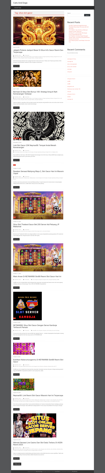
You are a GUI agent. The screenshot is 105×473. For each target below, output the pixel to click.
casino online (16, 399)
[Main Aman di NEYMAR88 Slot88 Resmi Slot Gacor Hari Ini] (38, 257)
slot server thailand (46, 231)
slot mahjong (52, 401)
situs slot (16, 231)
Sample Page (17, 7)
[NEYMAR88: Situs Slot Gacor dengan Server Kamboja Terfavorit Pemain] (27, 306)
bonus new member (71, 66)
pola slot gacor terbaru (28, 56)
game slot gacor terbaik (18, 56)
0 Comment (26, 55)
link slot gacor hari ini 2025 (29, 399)
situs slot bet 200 (21, 231)
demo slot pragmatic (72, 64)
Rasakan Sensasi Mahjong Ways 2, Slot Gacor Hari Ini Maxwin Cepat (38, 172)
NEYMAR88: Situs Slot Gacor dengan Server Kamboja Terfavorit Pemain (35, 326)
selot (21, 152)
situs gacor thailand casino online (24, 366)
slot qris (69, 91)
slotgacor (54, 152)
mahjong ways (26, 177)
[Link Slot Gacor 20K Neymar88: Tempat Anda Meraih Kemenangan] (38, 126)
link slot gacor (17, 152)
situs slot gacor (35, 56)
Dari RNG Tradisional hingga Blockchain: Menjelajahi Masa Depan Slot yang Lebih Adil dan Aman (78, 27)
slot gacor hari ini (57, 56)
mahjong (16, 177)
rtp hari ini (48, 399)
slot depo (69, 69)
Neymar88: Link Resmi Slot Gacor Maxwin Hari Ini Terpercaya (38, 395)
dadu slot (16, 366)
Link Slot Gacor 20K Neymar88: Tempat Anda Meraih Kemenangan (34, 146)
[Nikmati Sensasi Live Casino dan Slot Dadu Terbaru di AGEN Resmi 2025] (34, 425)
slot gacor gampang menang (47, 56)
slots (57, 152)
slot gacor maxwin (24, 57)
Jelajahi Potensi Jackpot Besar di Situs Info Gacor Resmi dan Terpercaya (38, 51)
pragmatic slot (70, 86)
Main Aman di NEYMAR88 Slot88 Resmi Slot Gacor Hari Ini (37, 276)
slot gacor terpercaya (39, 57)
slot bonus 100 (20, 84)
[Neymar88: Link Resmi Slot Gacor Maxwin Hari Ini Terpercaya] (23, 384)
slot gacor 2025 (45, 279)
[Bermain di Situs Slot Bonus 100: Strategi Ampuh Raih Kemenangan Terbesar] (27, 78)
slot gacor (40, 56)
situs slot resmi (40, 366)
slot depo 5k (70, 61)
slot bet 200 (33, 231)
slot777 (55, 366)
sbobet (68, 96)
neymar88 (16, 138)
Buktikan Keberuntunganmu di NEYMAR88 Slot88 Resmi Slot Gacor (38, 361)
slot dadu (45, 366)
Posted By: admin (17, 55)
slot (14, 43)
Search (69, 13)
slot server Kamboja (55, 330)
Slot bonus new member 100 (73, 89)
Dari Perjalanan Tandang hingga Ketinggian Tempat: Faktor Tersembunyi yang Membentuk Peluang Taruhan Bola (79, 37)
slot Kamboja (49, 330)
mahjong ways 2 (33, 177)
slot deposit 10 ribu (71, 59)
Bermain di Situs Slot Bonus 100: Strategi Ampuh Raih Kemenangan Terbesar (35, 93)
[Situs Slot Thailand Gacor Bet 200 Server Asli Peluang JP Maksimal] (38, 205)
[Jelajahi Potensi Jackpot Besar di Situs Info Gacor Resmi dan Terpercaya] (38, 30)
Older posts (17, 464)
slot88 (58, 279)
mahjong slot (20, 177)
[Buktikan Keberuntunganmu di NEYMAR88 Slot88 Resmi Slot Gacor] (24, 348)
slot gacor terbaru (31, 57)
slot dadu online (50, 366)
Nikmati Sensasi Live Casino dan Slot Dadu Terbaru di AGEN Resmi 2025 (37, 444)
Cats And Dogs (20, 3)
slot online (58, 401)
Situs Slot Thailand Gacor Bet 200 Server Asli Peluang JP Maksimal (36, 225)
